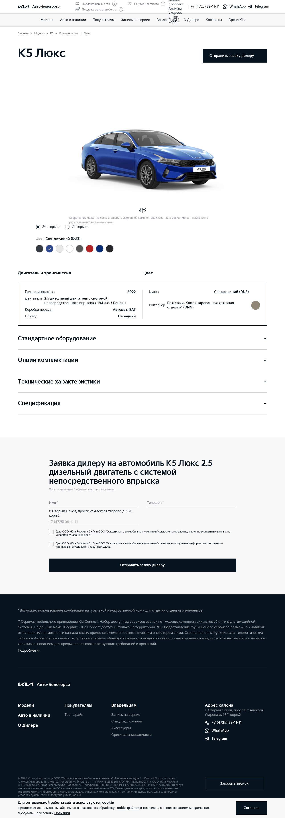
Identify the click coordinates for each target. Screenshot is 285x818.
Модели (47, 20)
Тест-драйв (74, 715)
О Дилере (28, 725)
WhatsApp (238, 6)
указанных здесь (80, 535)
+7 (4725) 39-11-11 (205, 6)
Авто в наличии (34, 715)
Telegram (261, 6)
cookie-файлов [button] (127, 808)
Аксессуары (121, 728)
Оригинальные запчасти (131, 735)
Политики (62, 813)
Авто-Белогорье (46, 6)
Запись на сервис (125, 715)
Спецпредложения (126, 721)
